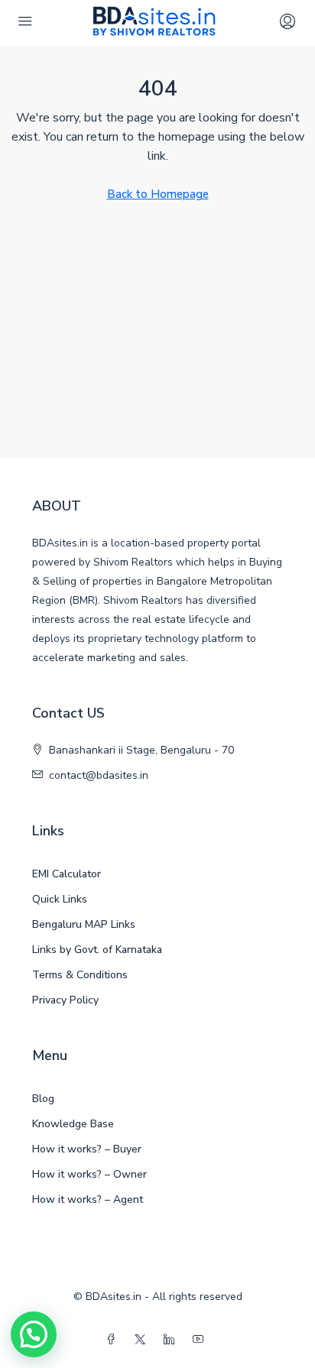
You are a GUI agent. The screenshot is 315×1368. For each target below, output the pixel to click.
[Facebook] (114, 1340)
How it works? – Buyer (86, 1149)
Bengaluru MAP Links (83, 924)
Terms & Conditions (80, 975)
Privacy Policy (65, 1000)
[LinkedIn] (172, 1340)
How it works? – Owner (89, 1174)
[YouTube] (201, 1340)
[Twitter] (143, 1340)
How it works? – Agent (87, 1199)
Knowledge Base (73, 1124)
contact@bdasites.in (98, 775)
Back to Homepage (158, 194)
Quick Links (59, 899)
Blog (43, 1098)
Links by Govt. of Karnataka (97, 949)
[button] (34, 1334)
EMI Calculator (66, 874)
